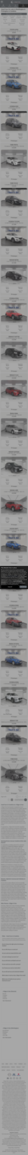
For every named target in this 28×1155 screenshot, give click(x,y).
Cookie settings (23, 586)
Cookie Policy (21, 577)
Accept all (10, 586)
